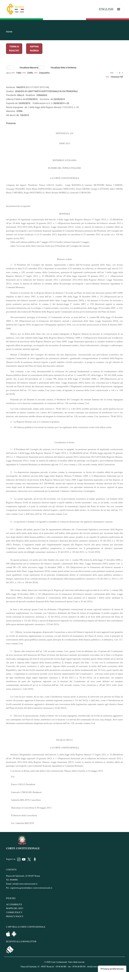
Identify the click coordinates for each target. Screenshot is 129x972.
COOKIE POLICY (14, 912)
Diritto (30, 73)
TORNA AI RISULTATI (14, 48)
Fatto (18, 73)
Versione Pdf (117, 77)
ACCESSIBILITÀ (14, 904)
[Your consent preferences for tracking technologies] (112, 969)
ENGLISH (106, 9)
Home (9, 31)
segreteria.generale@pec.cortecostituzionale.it (31, 888)
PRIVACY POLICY (14, 916)
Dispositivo (44, 73)
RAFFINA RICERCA (34, 48)
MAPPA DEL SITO (14, 908)
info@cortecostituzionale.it (24, 884)
